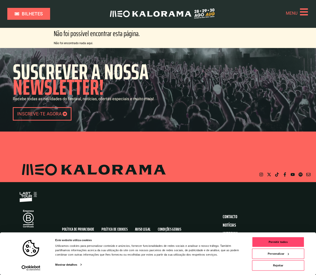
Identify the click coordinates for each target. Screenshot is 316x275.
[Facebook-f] (285, 174)
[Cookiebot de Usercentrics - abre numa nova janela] (31, 268)
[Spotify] (300, 174)
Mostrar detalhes (66, 264)
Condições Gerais (169, 229)
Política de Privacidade (78, 229)
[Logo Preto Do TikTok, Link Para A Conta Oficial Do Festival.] (277, 174)
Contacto (230, 216)
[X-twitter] (269, 174)
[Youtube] (293, 174)
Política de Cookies (114, 229)
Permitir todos (278, 241)
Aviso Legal (143, 229)
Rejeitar (278, 265)
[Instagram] (261, 174)
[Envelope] (308, 174)
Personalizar (276, 253)
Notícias (229, 225)
